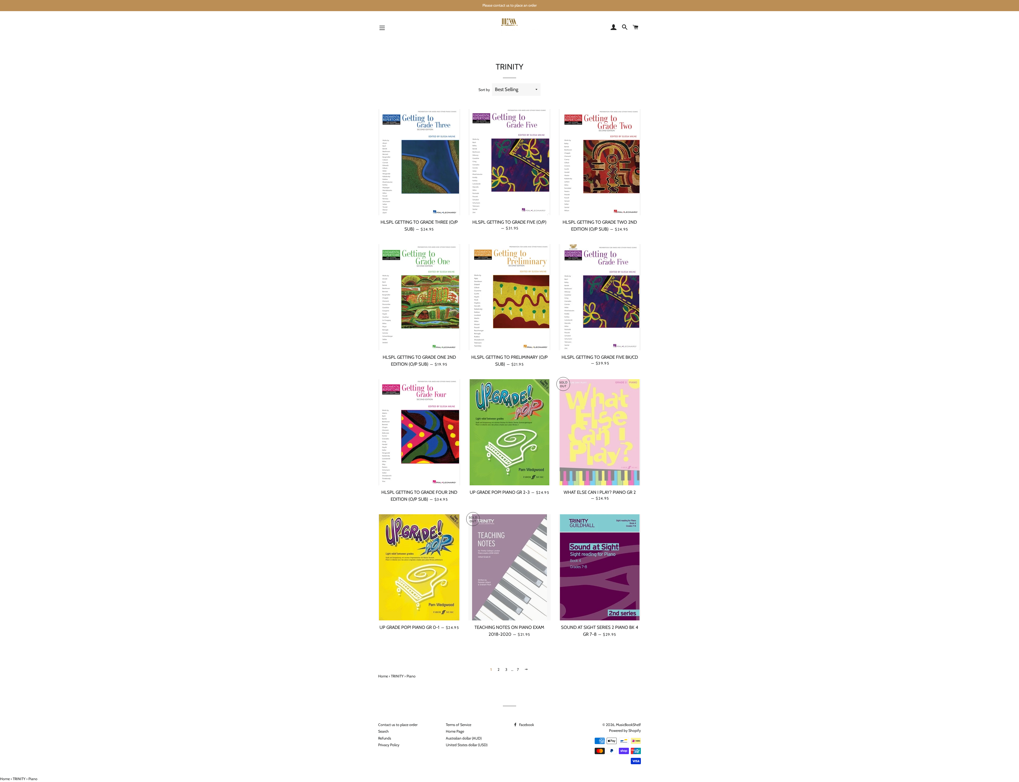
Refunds (384, 738)
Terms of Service (458, 724)
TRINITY (397, 676)
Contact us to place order (397, 724)
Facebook (526, 724)
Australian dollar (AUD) (464, 738)
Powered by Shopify (625, 730)
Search (383, 731)
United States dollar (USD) (466, 744)
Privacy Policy (388, 744)
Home (383, 676)
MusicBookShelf (628, 724)
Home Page (455, 731)
